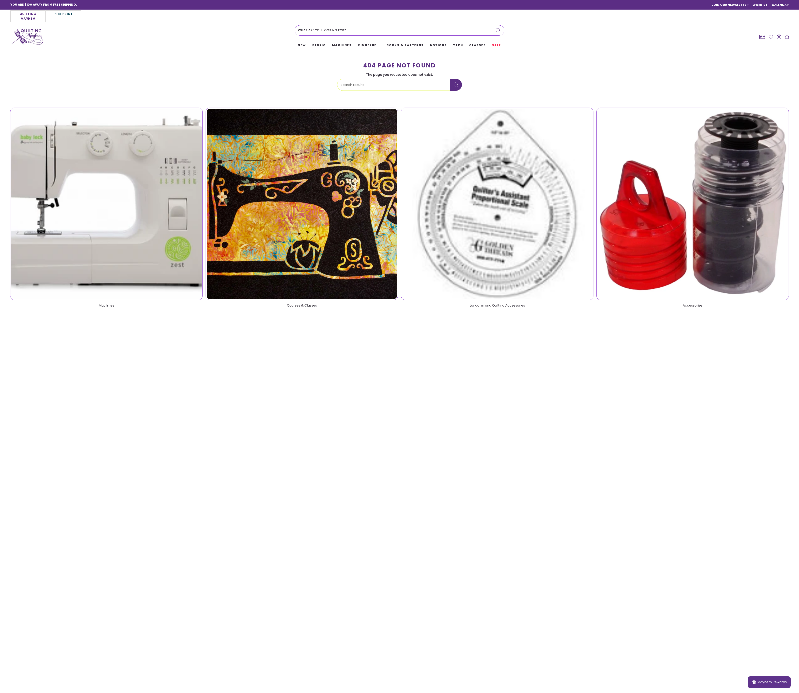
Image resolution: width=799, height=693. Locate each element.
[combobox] (399, 30)
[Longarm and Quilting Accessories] (497, 204)
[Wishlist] (771, 37)
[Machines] (106, 204)
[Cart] (787, 36)
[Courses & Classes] (302, 204)
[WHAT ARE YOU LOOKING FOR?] (456, 85)
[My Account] (779, 36)
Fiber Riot (64, 14)
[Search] (498, 30)
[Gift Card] (762, 37)
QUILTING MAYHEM (28, 16)
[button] (302, 45)
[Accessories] (692, 204)
